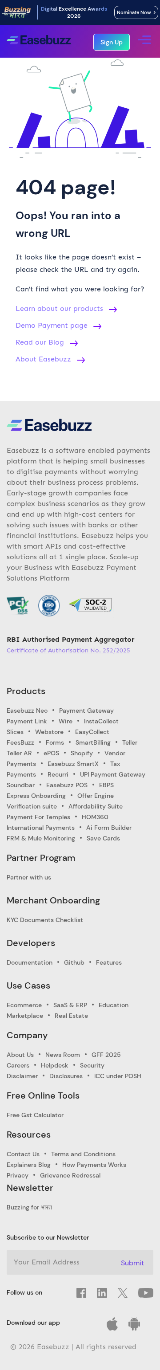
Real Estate (71, 1016)
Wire (65, 721)
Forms (55, 742)
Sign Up (111, 42)
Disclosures (66, 1076)
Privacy (17, 1175)
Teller (129, 742)
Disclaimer (22, 1076)
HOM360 (95, 817)
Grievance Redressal (70, 1175)
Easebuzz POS (67, 785)
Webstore (49, 732)
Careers (18, 1065)
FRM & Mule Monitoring (41, 838)
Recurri (58, 774)
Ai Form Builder (109, 828)
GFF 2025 (106, 1055)
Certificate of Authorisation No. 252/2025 (68, 650)
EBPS (106, 785)
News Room (62, 1055)
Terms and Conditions (83, 1154)
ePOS (51, 753)
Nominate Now (135, 12)
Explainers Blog (29, 1165)
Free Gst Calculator (35, 1115)
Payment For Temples (38, 817)
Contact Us (23, 1154)
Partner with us (29, 877)
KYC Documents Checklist (45, 920)
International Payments (41, 828)
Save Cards (103, 838)
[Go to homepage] (39, 41)
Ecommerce (24, 1005)
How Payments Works (94, 1165)
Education (113, 1005)
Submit (132, 1263)
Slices (15, 732)
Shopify (82, 753)
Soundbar (21, 785)
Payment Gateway (86, 710)
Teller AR (19, 753)
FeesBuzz (20, 742)
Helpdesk (54, 1065)
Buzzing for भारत (29, 1207)
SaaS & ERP (70, 1005)
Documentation (29, 962)
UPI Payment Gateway (112, 774)
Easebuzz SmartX (73, 764)
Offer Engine (95, 796)
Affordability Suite (95, 806)
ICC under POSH (117, 1076)
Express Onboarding (36, 796)
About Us (20, 1055)
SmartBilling (93, 742)
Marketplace (25, 1016)
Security (92, 1065)
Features (109, 962)
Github (74, 962)
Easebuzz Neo (27, 710)
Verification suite (32, 806)
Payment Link (27, 721)
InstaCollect (101, 721)
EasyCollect (92, 732)
